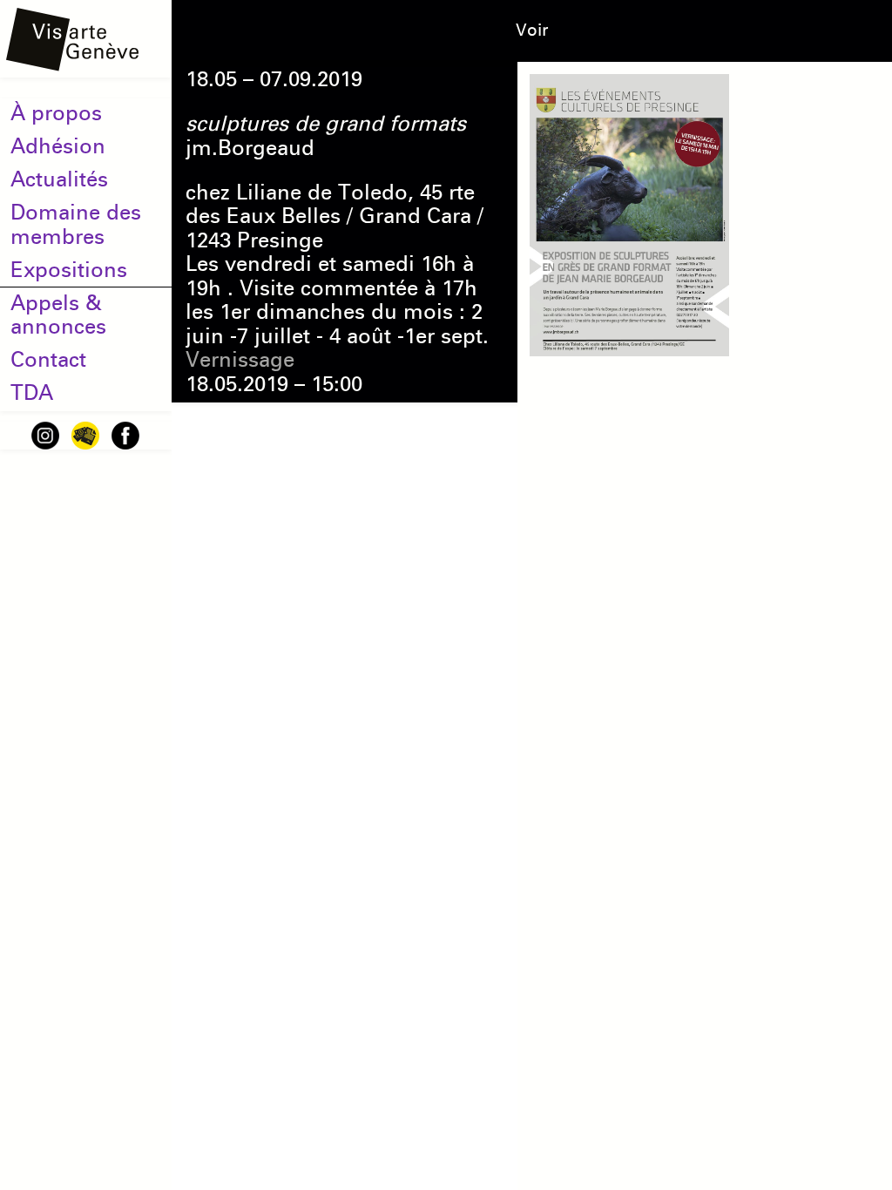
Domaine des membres (75, 224)
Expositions (68, 270)
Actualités (59, 179)
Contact (48, 360)
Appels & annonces (58, 315)
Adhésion (57, 146)
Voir (532, 30)
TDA (31, 393)
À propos (56, 113)
